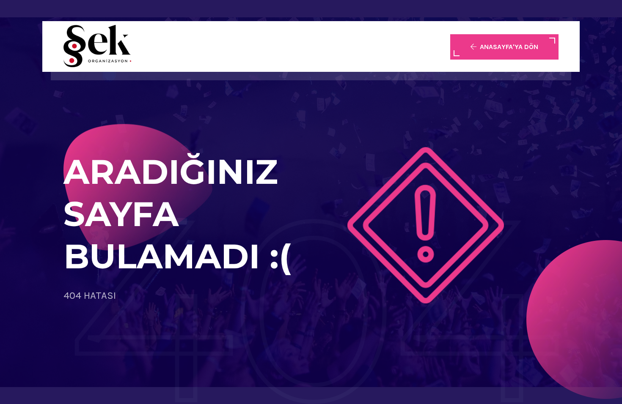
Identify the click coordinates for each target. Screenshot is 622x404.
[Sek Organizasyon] (97, 46)
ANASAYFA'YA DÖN (509, 47)
